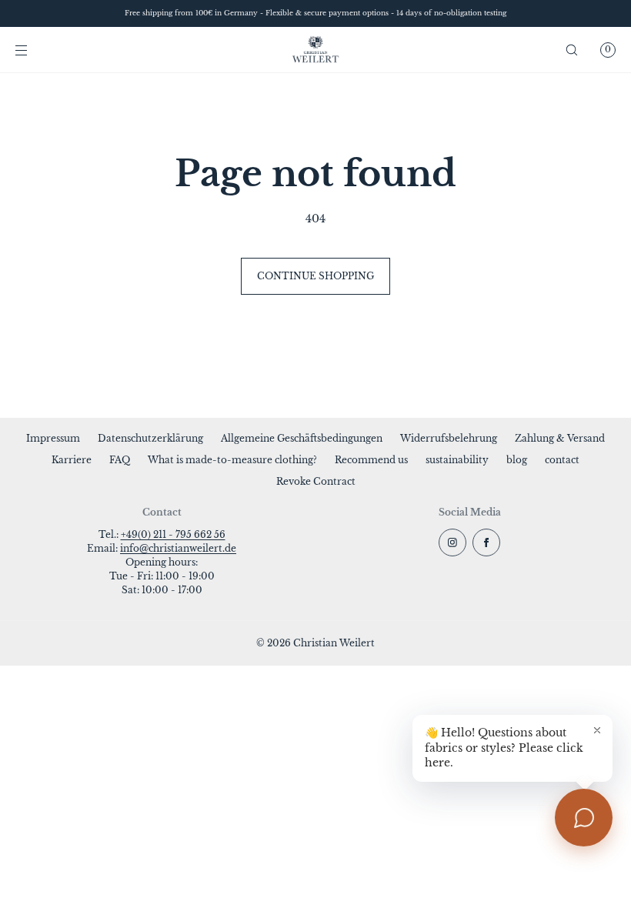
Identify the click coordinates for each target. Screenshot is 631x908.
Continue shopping (315, 276)
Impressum (53, 438)
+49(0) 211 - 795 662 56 (173, 534)
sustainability (457, 460)
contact (562, 460)
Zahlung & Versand (560, 438)
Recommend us (371, 460)
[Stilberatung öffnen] (584, 817)
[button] (572, 49)
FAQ (119, 460)
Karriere (72, 460)
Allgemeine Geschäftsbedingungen (301, 438)
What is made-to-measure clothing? (232, 460)
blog (516, 460)
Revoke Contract (316, 481)
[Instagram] (452, 542)
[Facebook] (486, 542)
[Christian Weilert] (316, 50)
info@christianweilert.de (178, 548)
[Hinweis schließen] (597, 730)
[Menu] (33, 49)
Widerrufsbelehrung (448, 438)
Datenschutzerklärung (150, 438)
